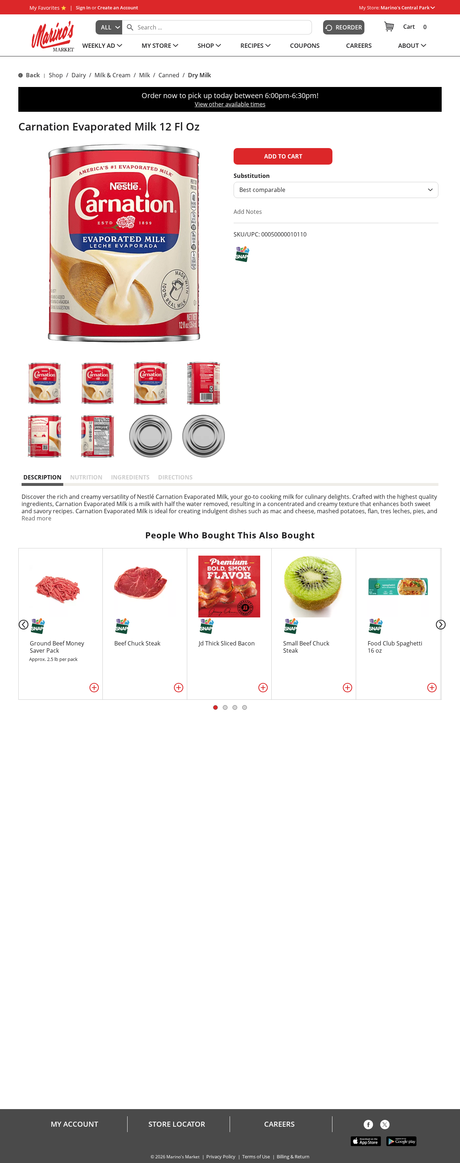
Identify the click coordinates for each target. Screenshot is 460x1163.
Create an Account (117, 7)
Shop (56, 75)
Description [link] (42, 477)
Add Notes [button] (248, 212)
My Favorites (44, 7)
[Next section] (442, 624)
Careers (279, 1124)
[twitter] (385, 1126)
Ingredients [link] (130, 477)
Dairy (79, 75)
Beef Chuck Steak (137, 643)
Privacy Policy (220, 1156)
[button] (408, 7)
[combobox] (109, 27)
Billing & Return (293, 1156)
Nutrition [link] (86, 477)
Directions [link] (175, 477)
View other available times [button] (230, 104)
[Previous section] (18, 624)
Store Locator (176, 1124)
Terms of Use (256, 1156)
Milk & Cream (112, 75)
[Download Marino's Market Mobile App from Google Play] (401, 1141)
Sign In (83, 7)
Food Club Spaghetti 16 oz (395, 646)
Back (32, 75)
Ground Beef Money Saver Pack (57, 646)
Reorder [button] (349, 27)
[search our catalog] (130, 27)
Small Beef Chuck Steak (306, 646)
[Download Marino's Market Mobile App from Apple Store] (366, 1141)
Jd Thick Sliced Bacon (227, 643)
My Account (74, 1124)
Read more (36, 518)
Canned (168, 75)
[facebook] (368, 1126)
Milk (144, 75)
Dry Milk (199, 75)
